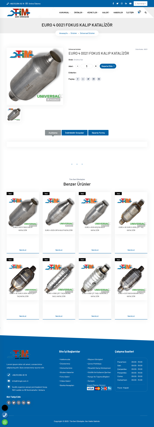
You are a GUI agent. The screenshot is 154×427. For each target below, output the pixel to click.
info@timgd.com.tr (20, 381)
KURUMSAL (64, 12)
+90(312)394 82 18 (17, 3)
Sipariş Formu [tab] (98, 132)
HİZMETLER (92, 12)
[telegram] (117, 3)
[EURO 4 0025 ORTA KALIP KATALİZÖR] (59, 213)
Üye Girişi (141, 4)
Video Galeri (65, 381)
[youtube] (130, 3)
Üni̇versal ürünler (87, 33)
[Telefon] (5, 415)
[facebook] (113, 3)
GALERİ (105, 12)
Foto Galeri (65, 376)
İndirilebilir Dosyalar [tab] (74, 132)
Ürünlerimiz (65, 363)
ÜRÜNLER (78, 12)
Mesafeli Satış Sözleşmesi (99, 368)
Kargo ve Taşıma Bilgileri (98, 376)
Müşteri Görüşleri (95, 359)
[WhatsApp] (5, 422)
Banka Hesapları (67, 385)
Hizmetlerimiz (66, 368)
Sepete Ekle (107, 66)
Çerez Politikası (94, 363)
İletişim (91, 381)
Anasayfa (63, 33)
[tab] (14, 114)
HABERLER (118, 12)
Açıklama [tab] (53, 132)
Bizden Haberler (67, 372)
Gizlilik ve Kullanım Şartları (99, 372)
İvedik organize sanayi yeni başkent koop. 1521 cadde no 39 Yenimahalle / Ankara (30, 388)
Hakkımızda (65, 359)
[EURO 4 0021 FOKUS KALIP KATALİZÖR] (35, 103)
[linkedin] (126, 3)
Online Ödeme (35, 3)
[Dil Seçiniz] (5, 408)
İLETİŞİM (130, 12)
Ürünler (74, 33)
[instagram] (122, 3)
